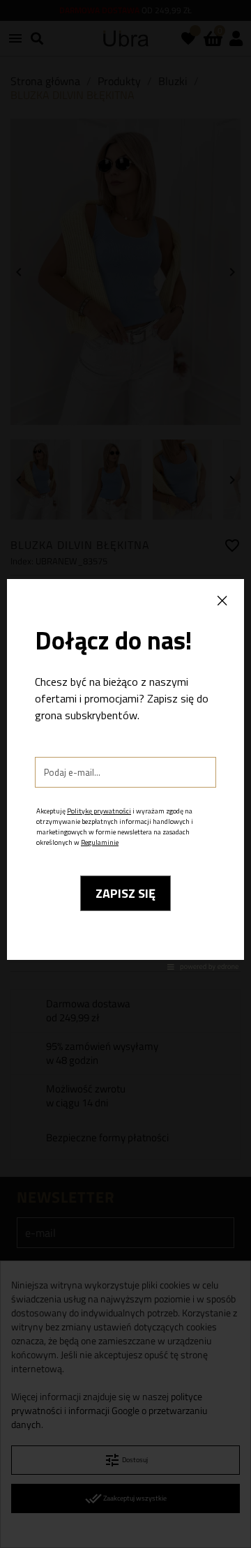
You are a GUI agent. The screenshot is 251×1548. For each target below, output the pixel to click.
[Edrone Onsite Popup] (125, 774)
